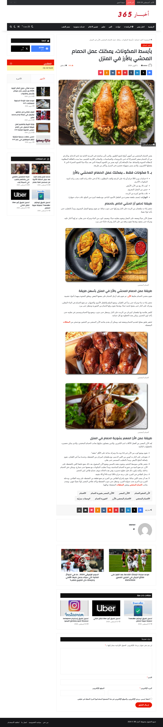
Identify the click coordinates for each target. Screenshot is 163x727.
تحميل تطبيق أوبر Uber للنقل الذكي (106, 618)
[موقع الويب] (133, 529)
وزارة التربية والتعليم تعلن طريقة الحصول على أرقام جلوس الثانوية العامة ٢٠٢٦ (24, 127)
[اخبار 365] (132, 14)
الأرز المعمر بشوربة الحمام (102, 493)
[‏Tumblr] (131, 72)
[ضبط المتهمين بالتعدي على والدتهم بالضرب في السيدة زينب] (20, 169)
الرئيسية (151, 27)
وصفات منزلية (83, 499)
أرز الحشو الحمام (142, 493)
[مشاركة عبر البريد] (85, 510)
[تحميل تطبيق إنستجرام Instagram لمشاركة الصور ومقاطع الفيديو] (74, 608)
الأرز (129, 296)
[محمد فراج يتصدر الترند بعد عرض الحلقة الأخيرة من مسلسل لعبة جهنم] (41, 169)
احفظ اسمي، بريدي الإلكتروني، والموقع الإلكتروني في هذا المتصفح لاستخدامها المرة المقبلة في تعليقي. (113, 699)
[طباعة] (79, 510)
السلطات (120, 485)
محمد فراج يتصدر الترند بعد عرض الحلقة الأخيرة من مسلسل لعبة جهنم (41, 179)
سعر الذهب (66, 27)
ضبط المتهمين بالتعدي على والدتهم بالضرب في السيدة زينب (103, 2)
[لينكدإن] (137, 72)
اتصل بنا (24, 722)
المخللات (67, 322)
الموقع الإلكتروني (98, 688)
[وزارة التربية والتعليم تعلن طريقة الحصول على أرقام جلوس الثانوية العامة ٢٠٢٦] (43, 127)
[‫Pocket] (100, 72)
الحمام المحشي (136, 485)
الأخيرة (19, 79)
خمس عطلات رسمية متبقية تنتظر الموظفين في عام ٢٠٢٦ (23, 138)
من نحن (45, 722)
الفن (110, 27)
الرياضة (129, 27)
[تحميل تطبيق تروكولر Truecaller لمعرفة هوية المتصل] (138, 608)
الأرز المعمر (124, 493)
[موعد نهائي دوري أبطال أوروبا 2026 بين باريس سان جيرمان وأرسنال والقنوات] (43, 91)
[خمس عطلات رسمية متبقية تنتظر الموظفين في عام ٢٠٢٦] (43, 140)
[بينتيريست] (125, 72)
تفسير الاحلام (93, 27)
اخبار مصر (141, 27)
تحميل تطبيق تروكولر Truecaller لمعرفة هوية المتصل (140, 620)
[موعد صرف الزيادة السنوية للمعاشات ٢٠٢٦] (43, 104)
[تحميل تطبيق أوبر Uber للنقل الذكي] (106, 608)
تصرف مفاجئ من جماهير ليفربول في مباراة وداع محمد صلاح (23, 114)
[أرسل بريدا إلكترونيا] (142, 65)
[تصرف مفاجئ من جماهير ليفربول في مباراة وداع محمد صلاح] (43, 115)
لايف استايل (139, 40)
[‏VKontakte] (112, 72)
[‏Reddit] (118, 72)
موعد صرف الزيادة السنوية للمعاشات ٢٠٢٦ (24, 102)
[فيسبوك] (149, 72)
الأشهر (42, 79)
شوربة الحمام (100, 499)
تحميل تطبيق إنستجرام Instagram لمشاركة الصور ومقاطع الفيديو (75, 620)
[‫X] (143, 72)
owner (145, 65)
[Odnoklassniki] (106, 72)
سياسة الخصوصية (35, 722)
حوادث (118, 27)
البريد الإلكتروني (146, 688)
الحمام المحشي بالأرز (121, 499)
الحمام (82, 493)
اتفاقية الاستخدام (13, 722)
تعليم (103, 27)
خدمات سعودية (79, 27)
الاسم (149, 677)
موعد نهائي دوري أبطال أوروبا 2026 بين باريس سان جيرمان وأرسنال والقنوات (22, 91)
